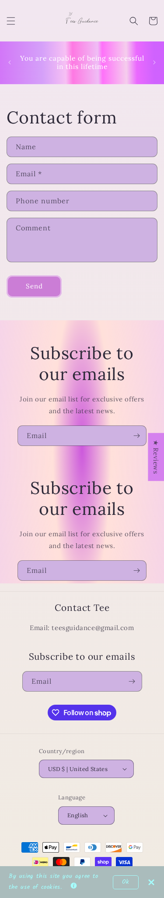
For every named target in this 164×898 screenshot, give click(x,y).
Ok (125, 882)
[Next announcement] (154, 62)
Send (34, 286)
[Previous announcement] (9, 62)
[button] (11, 21)
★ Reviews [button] (156, 457)
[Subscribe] (136, 435)
